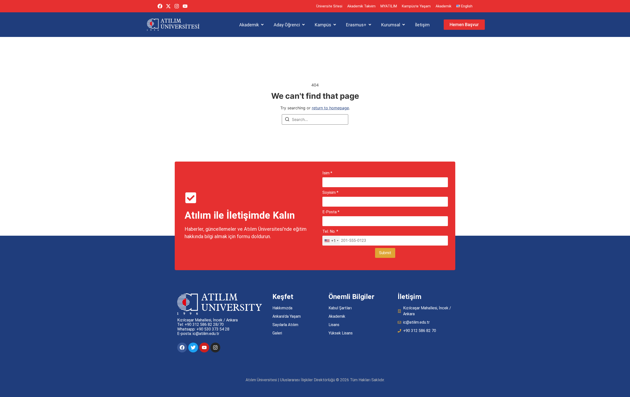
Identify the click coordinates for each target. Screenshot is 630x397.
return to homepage (330, 107)
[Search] (287, 120)
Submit (385, 252)
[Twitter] (193, 347)
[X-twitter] (168, 6)
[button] (252, 24)
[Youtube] (185, 6)
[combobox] (331, 240)
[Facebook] (160, 6)
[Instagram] (176, 6)
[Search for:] (315, 119)
